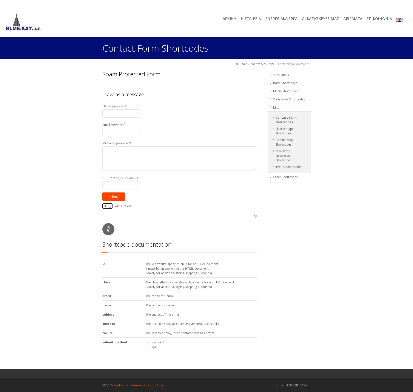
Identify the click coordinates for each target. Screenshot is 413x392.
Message (116, 143)
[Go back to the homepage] (24, 22)
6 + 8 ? (120, 178)
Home (278, 385)
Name (114, 106)
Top (254, 216)
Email (113, 125)
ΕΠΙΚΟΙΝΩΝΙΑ (297, 385)
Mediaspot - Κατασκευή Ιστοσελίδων (139, 385)
